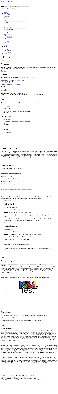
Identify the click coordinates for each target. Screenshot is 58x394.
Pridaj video (6, 13)
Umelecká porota (7, 27)
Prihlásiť (3, 8)
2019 (8, 38)
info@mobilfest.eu (8, 82)
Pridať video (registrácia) (13, 14)
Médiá (5, 46)
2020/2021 (9, 37)
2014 (8, 43)
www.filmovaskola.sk (20, 377)
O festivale (6, 16)
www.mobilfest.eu (7, 84)
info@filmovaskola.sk (9, 377)
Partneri (5, 47)
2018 (8, 39)
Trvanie (5, 20)
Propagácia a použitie (8, 29)
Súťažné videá (7, 34)
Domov (5, 12)
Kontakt (5, 53)
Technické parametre (8, 25)
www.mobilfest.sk (17, 84)
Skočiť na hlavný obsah (6, 1)
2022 (8, 35)
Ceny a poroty (7, 32)
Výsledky (9, 52)
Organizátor (6, 17)
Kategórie (6, 22)
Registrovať (8, 8)
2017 (8, 41)
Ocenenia (6, 49)
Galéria (5, 45)
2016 (8, 42)
